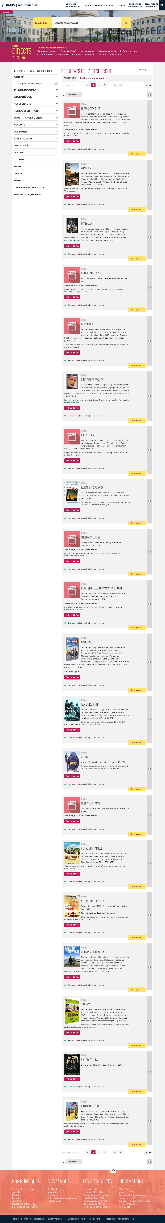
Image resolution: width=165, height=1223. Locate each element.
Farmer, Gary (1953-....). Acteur (101, 234)
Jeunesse (16, 1201)
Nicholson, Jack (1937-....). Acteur (104, 335)
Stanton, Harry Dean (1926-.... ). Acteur (110, 443)
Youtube (52, 1195)
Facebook (52, 1189)
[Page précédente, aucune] (87, 85)
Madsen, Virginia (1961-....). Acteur (102, 1018)
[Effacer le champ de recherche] (119, 22)
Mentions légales (126, 1204)
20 (147, 85)
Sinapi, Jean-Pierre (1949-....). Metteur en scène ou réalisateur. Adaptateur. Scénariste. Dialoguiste (103, 650)
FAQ (120, 1189)
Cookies (122, 1201)
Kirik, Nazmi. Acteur (113, 1114)
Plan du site (124, 1207)
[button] (162, 5)
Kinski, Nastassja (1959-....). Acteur (95, 446)
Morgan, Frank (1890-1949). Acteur (96, 119)
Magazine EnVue (126, 1192)
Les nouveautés (90, 1189)
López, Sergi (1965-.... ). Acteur (94, 179)
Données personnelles (139, 1201)
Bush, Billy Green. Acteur (75, 393)
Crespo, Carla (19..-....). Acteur (93, 715)
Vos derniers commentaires (96, 1207)
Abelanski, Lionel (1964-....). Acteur (100, 664)
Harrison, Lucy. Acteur (74, 971)
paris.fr (16, 1219)
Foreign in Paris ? (126, 1198)
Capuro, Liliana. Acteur (114, 856)
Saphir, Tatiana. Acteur (114, 712)
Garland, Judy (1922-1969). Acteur (114, 117)
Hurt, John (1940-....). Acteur (98, 237)
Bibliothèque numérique (24, 1207)
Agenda (16, 1192)
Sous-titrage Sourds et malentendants (81, 129)
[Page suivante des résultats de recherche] (120, 85)
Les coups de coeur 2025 (95, 1201)
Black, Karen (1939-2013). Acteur (115, 390)
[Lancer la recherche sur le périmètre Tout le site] (126, 22)
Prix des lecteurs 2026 (94, 1198)
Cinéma (16, 1198)
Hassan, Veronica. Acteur (118, 715)
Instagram (53, 1192)
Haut (113, 1170)
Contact (129, 1189)
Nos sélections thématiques (96, 1195)
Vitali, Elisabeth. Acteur (98, 182)
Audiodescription (72, 671)
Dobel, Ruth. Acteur (113, 859)
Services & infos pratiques (24, 1189)
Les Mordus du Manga (94, 1204)
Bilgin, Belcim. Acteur (104, 1117)
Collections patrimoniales (24, 1204)
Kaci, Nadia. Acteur (111, 662)
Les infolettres (54, 1201)
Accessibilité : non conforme (118, 1219)
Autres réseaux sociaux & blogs (62, 1198)
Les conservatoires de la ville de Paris (84, 1219)
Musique (16, 1195)
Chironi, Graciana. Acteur (92, 859)
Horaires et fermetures (94, 1192)
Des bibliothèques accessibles (133, 1195)
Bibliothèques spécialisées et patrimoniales (43, 1219)
